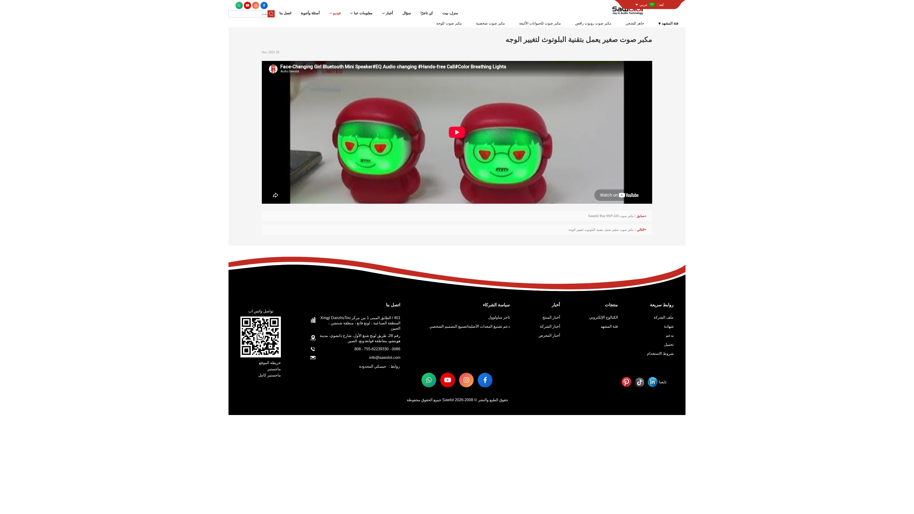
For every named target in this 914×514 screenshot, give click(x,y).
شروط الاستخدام (660, 353)
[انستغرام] (255, 5)
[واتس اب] (239, 5)
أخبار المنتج (551, 317)
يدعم (670, 335)
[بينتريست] (626, 382)
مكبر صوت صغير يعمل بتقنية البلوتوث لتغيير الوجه (601, 230)
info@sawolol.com (384, 358)
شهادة (669, 326)
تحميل (669, 344)
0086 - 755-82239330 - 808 (377, 349)
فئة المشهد (609, 326)
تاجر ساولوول (499, 317)
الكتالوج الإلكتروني (603, 317)
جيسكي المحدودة (372, 366)
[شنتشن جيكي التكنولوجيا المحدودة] (628, 9)
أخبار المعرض (549, 335)
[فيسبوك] (263, 5)
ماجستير (274, 369)
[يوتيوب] (247, 5)
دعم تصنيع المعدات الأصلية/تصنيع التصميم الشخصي (469, 326)
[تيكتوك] (639, 382)
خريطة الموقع (270, 363)
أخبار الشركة (550, 326)
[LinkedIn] (652, 382)
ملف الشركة (664, 317)
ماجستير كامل (269, 375)
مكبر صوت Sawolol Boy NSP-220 (611, 216)
